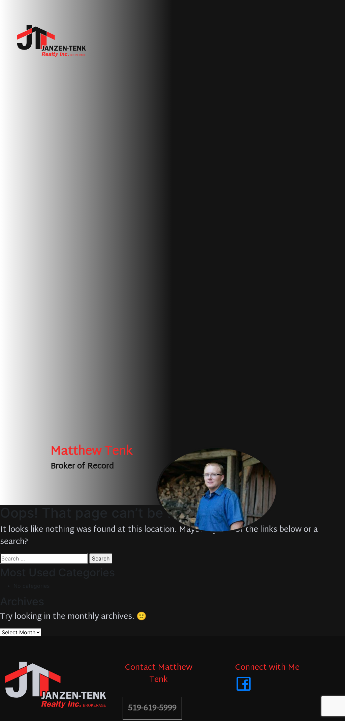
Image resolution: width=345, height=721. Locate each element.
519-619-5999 (152, 708)
